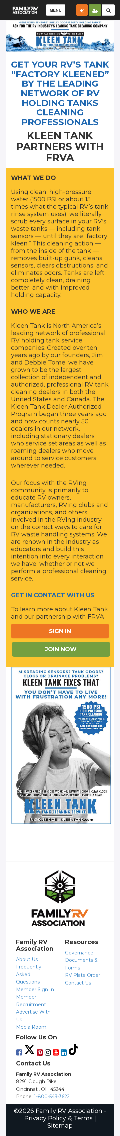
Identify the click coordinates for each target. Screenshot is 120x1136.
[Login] (82, 10)
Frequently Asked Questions (28, 974)
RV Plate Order (82, 975)
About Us (27, 959)
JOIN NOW (61, 649)
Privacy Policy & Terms (58, 1118)
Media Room (31, 1027)
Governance (79, 953)
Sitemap (60, 1125)
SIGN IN (60, 631)
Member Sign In (35, 990)
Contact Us (78, 983)
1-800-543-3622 (52, 1097)
